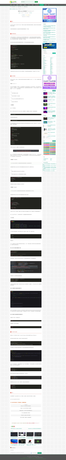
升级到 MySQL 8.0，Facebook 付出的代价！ (16, 428)
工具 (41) (45, 148)
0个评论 (31, 12)
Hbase (44, 59)
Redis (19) (51, 154)
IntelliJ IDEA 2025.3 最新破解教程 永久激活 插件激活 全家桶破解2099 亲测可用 (49, 30)
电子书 (51, 70)
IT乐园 (36, 457)
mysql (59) (45, 146)
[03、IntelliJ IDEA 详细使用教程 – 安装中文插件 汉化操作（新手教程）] (37, 434)
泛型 (14, 426)
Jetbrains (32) (51, 149)
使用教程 (51, 64)
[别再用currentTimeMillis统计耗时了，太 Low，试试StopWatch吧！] (22, 441)
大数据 (17, 4)
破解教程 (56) (51, 146)
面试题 (46, 4)
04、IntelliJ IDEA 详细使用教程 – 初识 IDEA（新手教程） (49, 166)
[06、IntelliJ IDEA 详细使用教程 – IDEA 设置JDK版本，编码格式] (14, 434)
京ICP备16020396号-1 (40, 457)
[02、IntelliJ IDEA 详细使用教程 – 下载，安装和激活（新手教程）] (14, 441)
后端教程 (44, 67)
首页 (11, 4)
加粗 (15, 452)
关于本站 (32, 456)
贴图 (13, 452)
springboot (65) (52, 145)
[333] (49, 46)
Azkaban (44, 57)
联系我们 (35, 456)
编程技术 (21, 4)
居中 (19, 452)
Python (44, 62)
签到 (23, 452)
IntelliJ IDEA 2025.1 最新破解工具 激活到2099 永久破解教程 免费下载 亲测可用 (49, 37)
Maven (51, 61)
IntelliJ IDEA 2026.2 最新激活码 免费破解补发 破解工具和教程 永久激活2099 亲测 (49, 26)
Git (43, 58)
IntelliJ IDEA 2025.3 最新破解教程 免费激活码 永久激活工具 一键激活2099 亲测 (49, 33)
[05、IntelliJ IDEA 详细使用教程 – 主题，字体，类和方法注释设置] (22, 434)
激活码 (44, 70)
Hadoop (51, 58)
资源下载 (29, 4)
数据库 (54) (45, 147)
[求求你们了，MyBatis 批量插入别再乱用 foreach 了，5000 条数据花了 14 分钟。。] (30, 441)
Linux (14, 4)
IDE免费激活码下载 (45, 158)
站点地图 (38, 456)
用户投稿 (30, 456)
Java (12, 426)
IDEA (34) (45, 149)
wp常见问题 (44, 63)
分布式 (44, 66)
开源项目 (51, 68)
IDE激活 (51, 158)
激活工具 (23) (45, 153)
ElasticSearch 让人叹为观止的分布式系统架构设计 (34, 428)
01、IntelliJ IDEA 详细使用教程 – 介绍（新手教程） (49, 170)
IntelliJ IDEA (36, 4)
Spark (51, 62)
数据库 (33, 4)
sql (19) (44, 154)
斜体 (21, 452)
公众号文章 (41, 4)
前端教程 (51, 66)
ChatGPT (51, 57)
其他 (48, 4)
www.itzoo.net (30, 457)
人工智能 (51, 63)
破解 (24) (51, 152)
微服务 (44, 69)
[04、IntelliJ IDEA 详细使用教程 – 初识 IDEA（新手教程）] (30, 434)
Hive (50, 59)
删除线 (17, 452)
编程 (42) (51, 147)
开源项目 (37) (51, 148)
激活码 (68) (45, 145)
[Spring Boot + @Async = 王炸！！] (37, 441)
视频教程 (25, 4)
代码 (43, 64)
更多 (54, 90)
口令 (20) (51, 153)
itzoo (19, 12)
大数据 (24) (45, 152)
